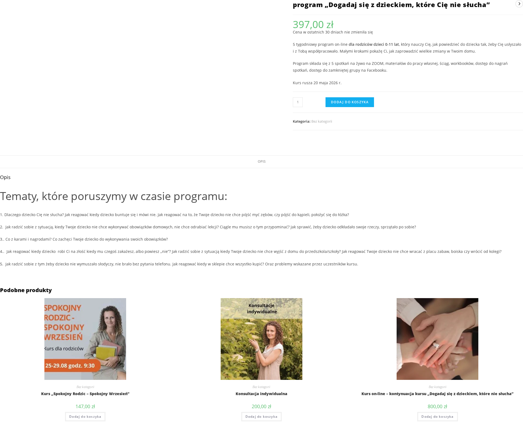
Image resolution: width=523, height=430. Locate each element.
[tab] (261, 162)
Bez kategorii (321, 121)
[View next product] (519, 4)
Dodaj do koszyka (350, 102)
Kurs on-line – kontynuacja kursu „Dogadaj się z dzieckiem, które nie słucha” (437, 393)
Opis (262, 161)
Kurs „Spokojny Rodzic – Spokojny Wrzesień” (85, 393)
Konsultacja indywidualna (261, 393)
